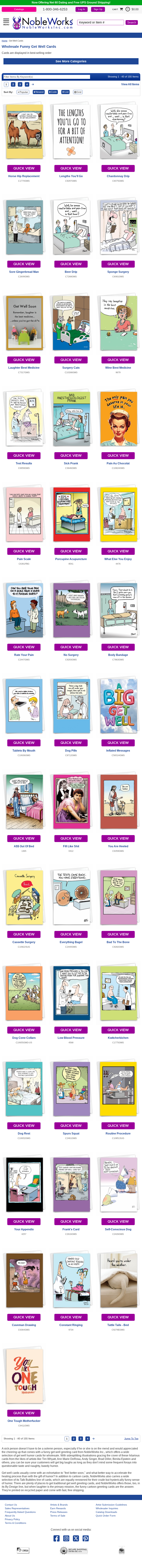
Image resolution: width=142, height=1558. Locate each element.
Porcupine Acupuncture (71, 559)
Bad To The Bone (118, 942)
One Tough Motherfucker (24, 1420)
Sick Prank (71, 463)
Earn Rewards (58, 1508)
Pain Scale (24, 559)
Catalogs (19, 9)
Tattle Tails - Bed (118, 1325)
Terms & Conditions (15, 1523)
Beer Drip (71, 271)
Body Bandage (118, 654)
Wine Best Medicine (118, 367)
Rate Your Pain (24, 654)
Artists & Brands (59, 1504)
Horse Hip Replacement (23, 176)
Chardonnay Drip (118, 176)
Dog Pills (71, 750)
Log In (81, 9)
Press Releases (58, 1512)
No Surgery (71, 654)
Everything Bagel (71, 942)
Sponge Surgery (118, 271)
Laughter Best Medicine (23, 367)
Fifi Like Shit (71, 846)
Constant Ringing (71, 1325)
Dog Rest (24, 1133)
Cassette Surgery (23, 942)
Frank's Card (71, 1229)
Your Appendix (24, 1229)
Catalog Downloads (106, 1512)
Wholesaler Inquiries (107, 1508)
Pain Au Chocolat (118, 463)
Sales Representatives (17, 1508)
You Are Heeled (118, 846)
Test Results (24, 463)
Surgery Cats (71, 367)
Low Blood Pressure (71, 1037)
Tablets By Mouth (23, 750)
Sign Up (98, 9)
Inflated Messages (118, 750)
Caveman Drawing (24, 1325)
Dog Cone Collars (24, 1037)
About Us (10, 1515)
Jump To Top (131, 1438)
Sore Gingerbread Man (24, 271)
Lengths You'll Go (71, 176)
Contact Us (11, 1504)
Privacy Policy (12, 1519)
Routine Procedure (118, 1133)
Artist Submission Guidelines (111, 1504)
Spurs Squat (71, 1133)
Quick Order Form (106, 1515)
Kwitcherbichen (118, 1037)
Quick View (24, 168)
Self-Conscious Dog (118, 1229)
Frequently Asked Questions (20, 1512)
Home (4, 41)
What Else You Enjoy (118, 559)
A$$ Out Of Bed (24, 846)
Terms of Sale (57, 1515)
